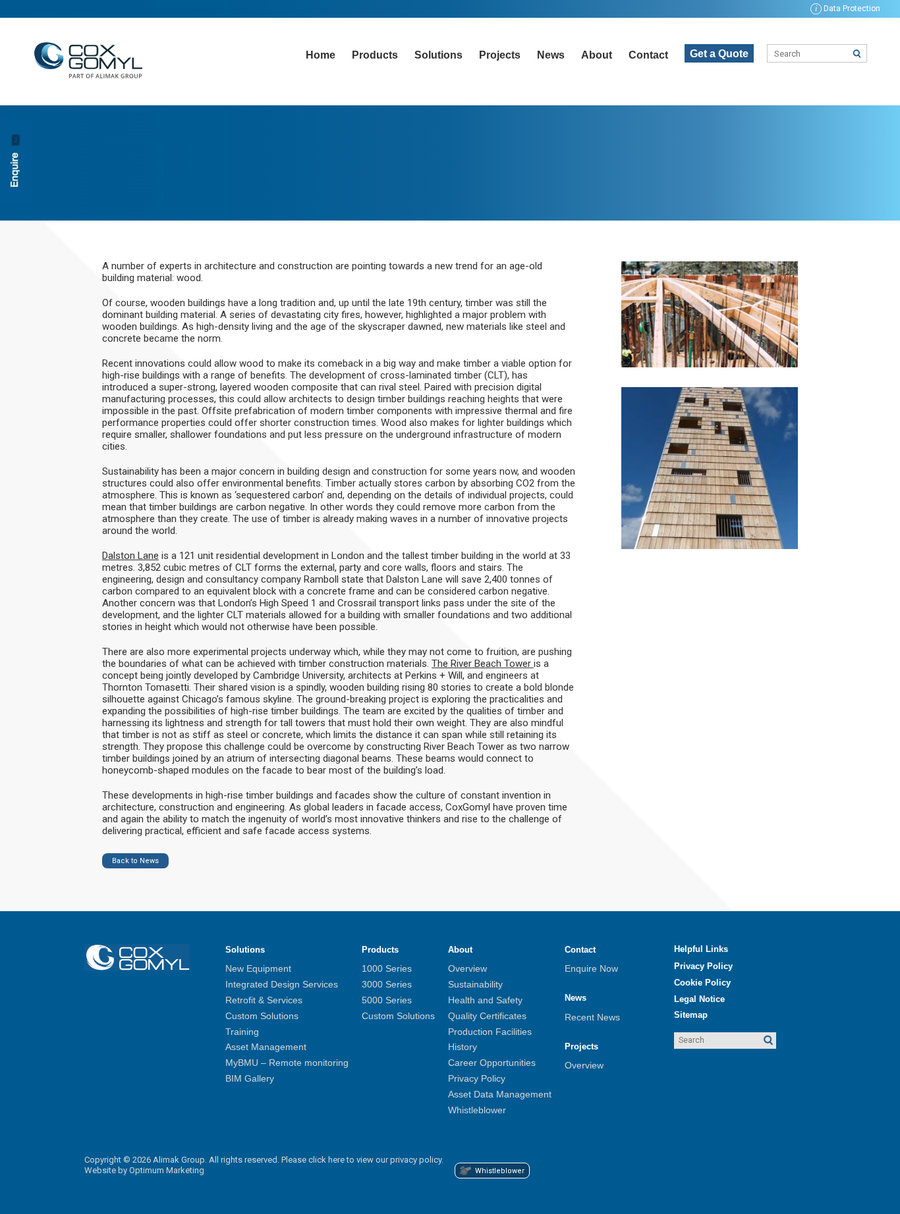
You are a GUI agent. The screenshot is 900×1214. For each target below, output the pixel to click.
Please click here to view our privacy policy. (362, 1160)
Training (242, 1031)
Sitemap (691, 1015)
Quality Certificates (487, 1016)
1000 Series (387, 968)
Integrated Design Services (281, 984)
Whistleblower (477, 1110)
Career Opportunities (492, 1062)
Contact (648, 55)
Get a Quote (719, 53)
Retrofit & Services (263, 1000)
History (462, 1047)
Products (375, 55)
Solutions (438, 55)
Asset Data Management (499, 1094)
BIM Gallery (249, 1078)
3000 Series (387, 984)
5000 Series (387, 1000)
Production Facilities (490, 1031)
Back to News (135, 861)
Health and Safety (485, 1000)
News (551, 55)
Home (320, 55)
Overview (467, 968)
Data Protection (847, 8)
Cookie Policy (702, 983)
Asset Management (265, 1047)
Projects (499, 55)
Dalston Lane (130, 556)
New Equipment (258, 968)
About (596, 55)
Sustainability (475, 984)
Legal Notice (699, 999)
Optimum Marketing (166, 1170)
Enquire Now (591, 968)
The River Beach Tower (483, 664)
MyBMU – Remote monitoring (287, 1062)
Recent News (592, 1017)
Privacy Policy (476, 1078)
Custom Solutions (261, 1016)
